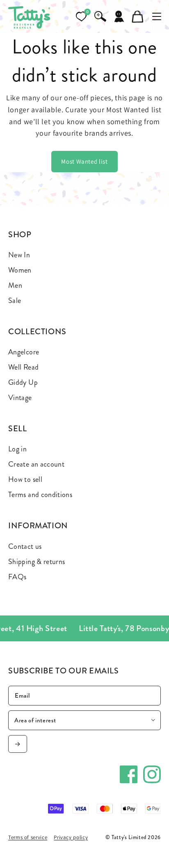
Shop (20, 234)
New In (19, 255)
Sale (14, 300)
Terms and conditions (40, 494)
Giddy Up (23, 382)
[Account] (119, 16)
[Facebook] (128, 774)
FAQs (17, 576)
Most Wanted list (84, 161)
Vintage (20, 397)
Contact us (25, 546)
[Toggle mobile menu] (157, 16)
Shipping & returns (36, 561)
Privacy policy (71, 837)
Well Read (23, 367)
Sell (17, 428)
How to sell (25, 479)
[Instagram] (152, 774)
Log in (17, 449)
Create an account (36, 464)
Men (15, 285)
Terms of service (27, 837)
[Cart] (138, 16)
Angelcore (23, 352)
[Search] (100, 16)
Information (38, 525)
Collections (37, 331)
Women (20, 270)
